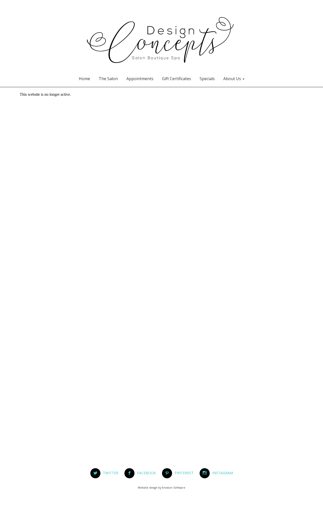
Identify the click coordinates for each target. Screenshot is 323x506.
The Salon (108, 78)
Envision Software (173, 487)
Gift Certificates (176, 78)
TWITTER (113, 472)
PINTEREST (187, 472)
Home (84, 78)
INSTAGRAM (222, 472)
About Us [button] (232, 78)
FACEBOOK (149, 472)
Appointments (139, 78)
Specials (207, 78)
